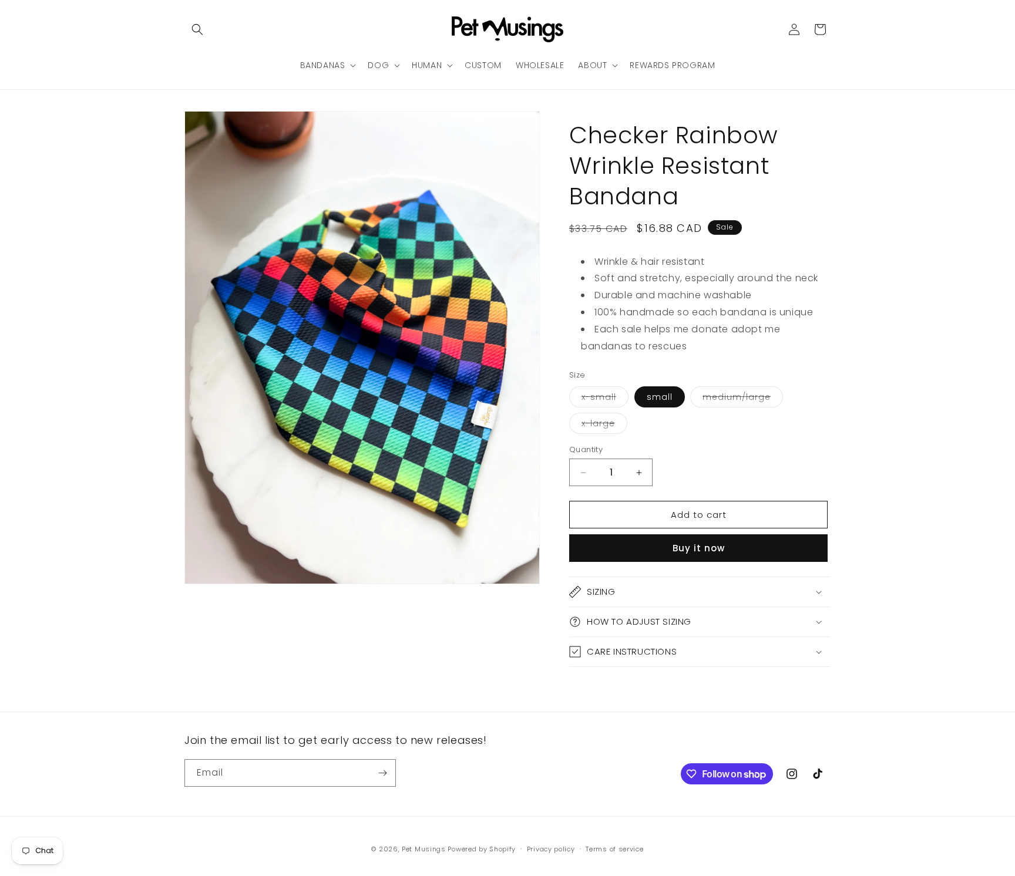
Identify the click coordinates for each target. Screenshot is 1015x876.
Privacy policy (551, 849)
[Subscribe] (382, 773)
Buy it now (699, 548)
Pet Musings (424, 849)
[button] (197, 29)
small (660, 397)
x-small (605, 398)
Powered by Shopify (482, 849)
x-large (604, 425)
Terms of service (614, 849)
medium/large (743, 398)
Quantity (586, 449)
